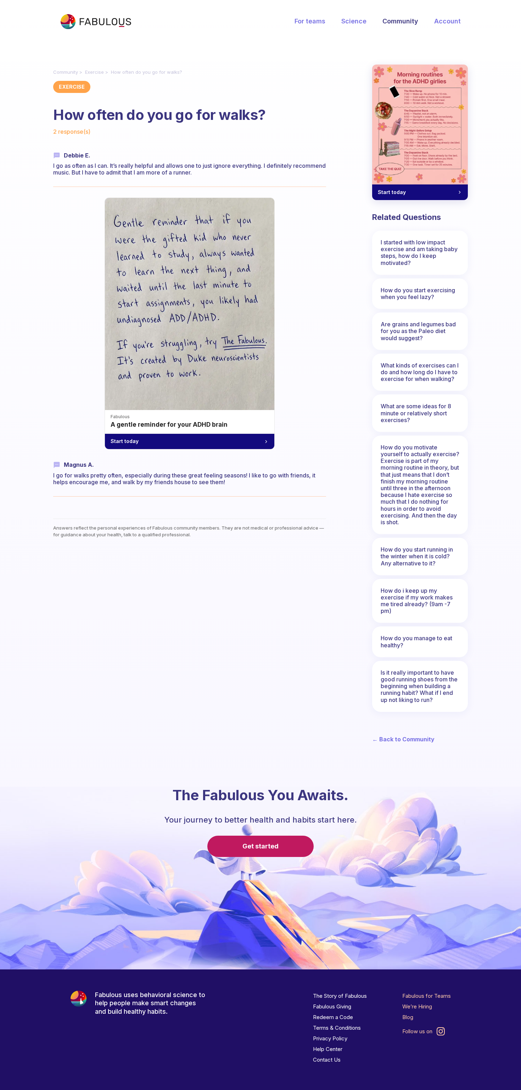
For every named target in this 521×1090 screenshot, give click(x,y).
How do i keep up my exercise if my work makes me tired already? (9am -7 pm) (417, 601)
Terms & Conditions (337, 1027)
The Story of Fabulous (340, 995)
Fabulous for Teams (426, 995)
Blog (407, 1017)
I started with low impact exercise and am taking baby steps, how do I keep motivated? (419, 252)
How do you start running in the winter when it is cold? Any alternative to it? (417, 556)
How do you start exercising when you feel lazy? (418, 293)
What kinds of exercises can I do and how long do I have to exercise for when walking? (420, 372)
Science (353, 21)
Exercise (94, 72)
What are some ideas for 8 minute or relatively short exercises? (416, 413)
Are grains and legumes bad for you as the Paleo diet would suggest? (418, 331)
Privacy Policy (330, 1038)
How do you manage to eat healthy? (416, 641)
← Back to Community (403, 739)
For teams (310, 21)
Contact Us (327, 1059)
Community (400, 21)
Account (447, 21)
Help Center (327, 1049)
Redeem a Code (333, 1017)
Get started (260, 846)
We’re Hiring (417, 1006)
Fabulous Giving (332, 1006)
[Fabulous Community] (95, 21)
